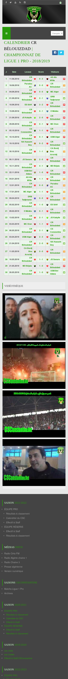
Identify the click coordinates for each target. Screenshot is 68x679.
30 (6, 272)
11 (6, 143)
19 (6, 198)
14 (6, 165)
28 (6, 259)
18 (6, 191)
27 (6, 251)
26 (6, 243)
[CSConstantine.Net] (34, 14)
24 (6, 230)
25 (6, 236)
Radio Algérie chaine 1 (15, 557)
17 (6, 185)
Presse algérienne (13, 566)
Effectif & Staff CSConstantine (18, 658)
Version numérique (13, 571)
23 (6, 223)
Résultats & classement (18, 513)
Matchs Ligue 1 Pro (14, 588)
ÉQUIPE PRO (11, 509)
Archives (8, 593)
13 (6, 159)
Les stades (9, 654)
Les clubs (8, 650)
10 (6, 136)
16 (6, 178)
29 (6, 265)
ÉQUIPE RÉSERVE (13, 526)
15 (6, 172)
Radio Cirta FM (11, 553)
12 (6, 151)
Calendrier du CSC (15, 518)
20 (6, 204)
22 (6, 217)
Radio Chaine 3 (12, 562)
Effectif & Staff (13, 522)
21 (6, 211)
